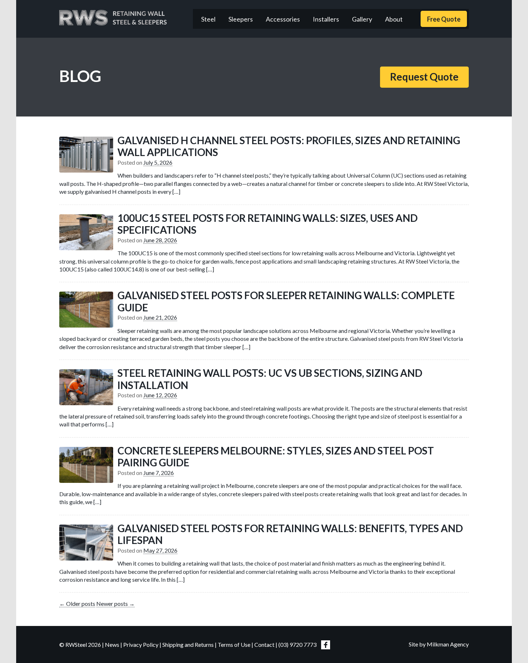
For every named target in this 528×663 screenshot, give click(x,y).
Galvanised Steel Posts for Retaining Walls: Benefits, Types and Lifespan (290, 534)
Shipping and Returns (188, 644)
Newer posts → (115, 603)
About (394, 19)
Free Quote (443, 19)
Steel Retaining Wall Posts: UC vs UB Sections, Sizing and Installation (269, 379)
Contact (264, 644)
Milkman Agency (448, 644)
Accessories (283, 19)
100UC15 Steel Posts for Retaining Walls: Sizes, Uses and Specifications (267, 224)
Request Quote (424, 76)
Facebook (325, 644)
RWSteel (113, 17)
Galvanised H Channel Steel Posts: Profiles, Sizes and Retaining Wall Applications (288, 146)
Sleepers (240, 19)
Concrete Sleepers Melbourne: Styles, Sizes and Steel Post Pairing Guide (275, 456)
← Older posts (77, 603)
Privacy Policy (140, 644)
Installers (326, 19)
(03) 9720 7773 (297, 644)
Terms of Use (234, 644)
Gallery (362, 19)
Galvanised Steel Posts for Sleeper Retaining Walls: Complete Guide (286, 301)
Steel (208, 19)
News (112, 644)
